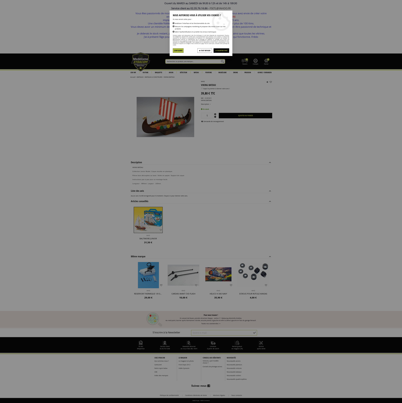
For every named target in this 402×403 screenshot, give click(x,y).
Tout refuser (205, 50)
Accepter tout (222, 50)
